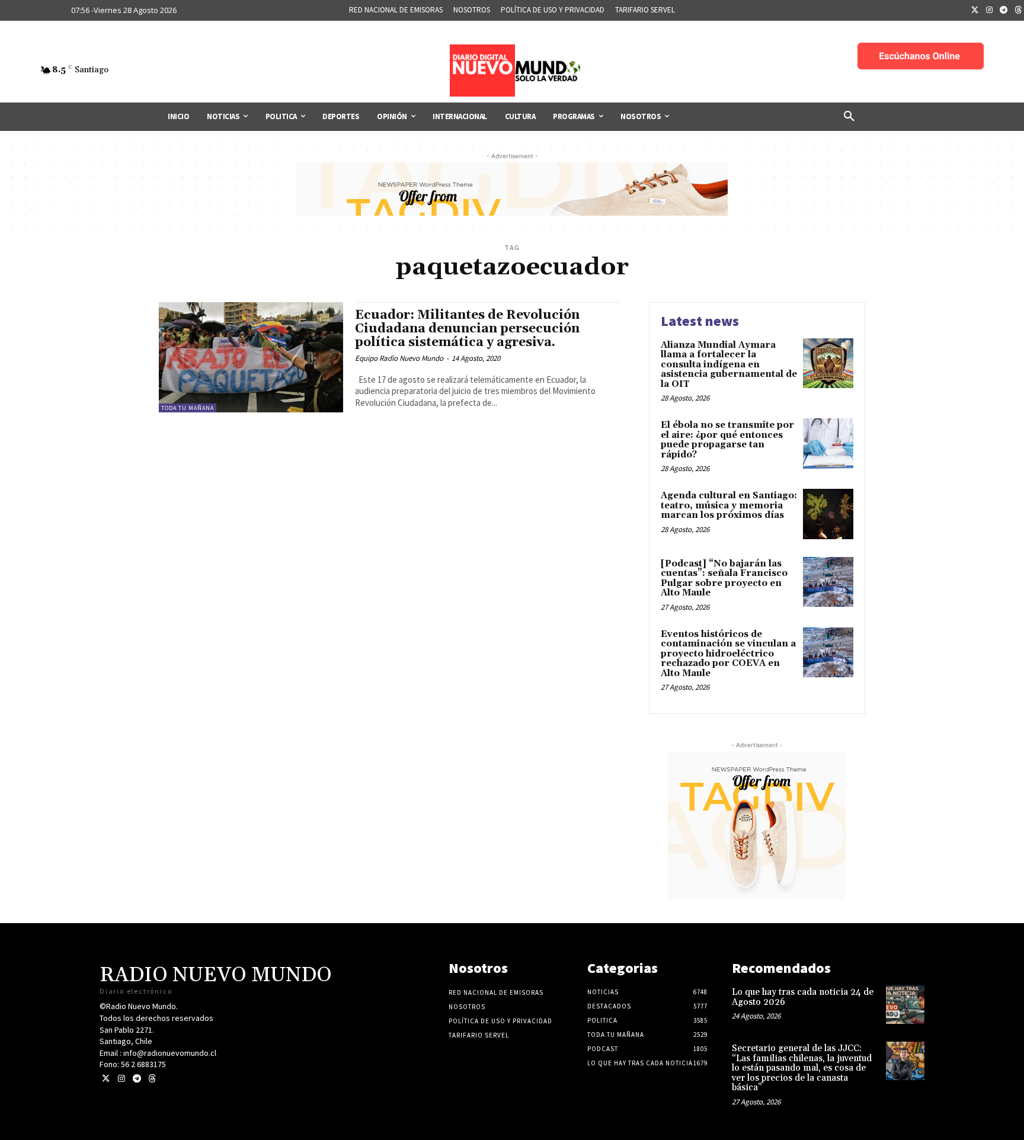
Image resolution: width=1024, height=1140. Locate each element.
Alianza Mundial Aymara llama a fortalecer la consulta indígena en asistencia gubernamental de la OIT (729, 365)
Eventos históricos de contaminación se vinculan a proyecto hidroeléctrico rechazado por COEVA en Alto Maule (728, 654)
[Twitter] (975, 11)
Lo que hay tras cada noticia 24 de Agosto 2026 (802, 997)
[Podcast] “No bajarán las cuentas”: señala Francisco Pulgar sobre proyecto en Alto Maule (724, 578)
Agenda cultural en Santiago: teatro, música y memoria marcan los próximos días (729, 505)
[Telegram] (1004, 11)
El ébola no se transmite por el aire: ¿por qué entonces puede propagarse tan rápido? (727, 440)
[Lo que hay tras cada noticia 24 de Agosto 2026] (905, 1004)
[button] (849, 117)
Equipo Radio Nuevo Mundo (399, 358)
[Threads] (152, 1078)
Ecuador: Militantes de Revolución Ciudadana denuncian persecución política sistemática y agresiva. (467, 329)
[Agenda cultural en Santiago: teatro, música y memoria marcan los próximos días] (828, 514)
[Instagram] (990, 11)
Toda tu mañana (187, 408)
